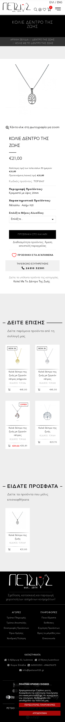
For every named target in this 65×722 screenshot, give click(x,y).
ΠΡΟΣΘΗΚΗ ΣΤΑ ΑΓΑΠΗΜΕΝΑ (35, 255)
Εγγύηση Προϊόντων (49, 628)
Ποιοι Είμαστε (49, 618)
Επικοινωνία (48, 638)
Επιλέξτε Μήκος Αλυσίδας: (26, 213)
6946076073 (50, 665)
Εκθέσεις (49, 623)
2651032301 (36, 665)
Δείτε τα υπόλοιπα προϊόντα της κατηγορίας (33, 279)
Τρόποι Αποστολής (16, 623)
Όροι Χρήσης (16, 633)
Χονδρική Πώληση (16, 638)
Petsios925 (17, 7)
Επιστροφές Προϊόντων (16, 628)
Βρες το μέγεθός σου (48, 633)
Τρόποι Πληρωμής (16, 618)
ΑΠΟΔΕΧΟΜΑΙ (40, 713)
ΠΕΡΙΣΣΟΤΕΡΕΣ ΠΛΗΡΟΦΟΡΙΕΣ (39, 704)
